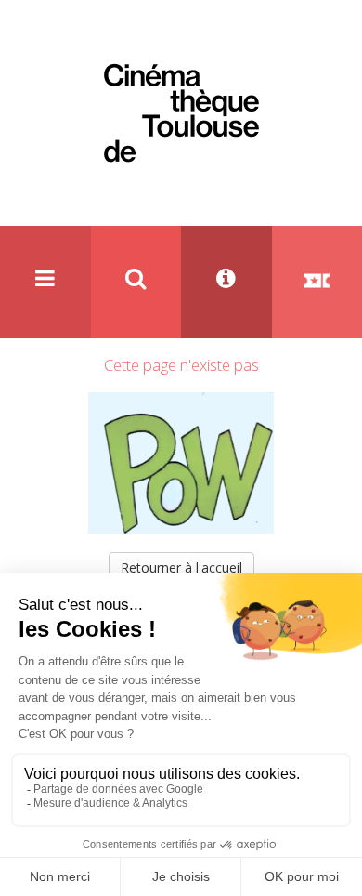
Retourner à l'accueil (181, 567)
